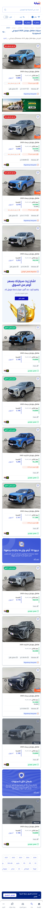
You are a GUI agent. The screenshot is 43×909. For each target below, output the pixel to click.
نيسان (12, 868)
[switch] (5, 17)
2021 (6, 857)
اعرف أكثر (36, 559)
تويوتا (34, 868)
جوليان (28, 22)
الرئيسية (38, 27)
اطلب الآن (21, 298)
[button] (22, 17)
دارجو (17, 863)
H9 (24, 863)
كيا (19, 868)
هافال (37, 22)
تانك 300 (9, 863)
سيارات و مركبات (29, 27)
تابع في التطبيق (10, 895)
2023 (20, 857)
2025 (19, 22)
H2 (35, 863)
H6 (30, 863)
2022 (13, 857)
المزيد (4, 38)
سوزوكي (4, 868)
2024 (27, 857)
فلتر (34, 17)
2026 (34, 857)
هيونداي (26, 868)
